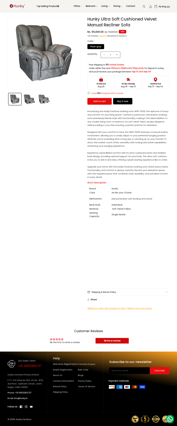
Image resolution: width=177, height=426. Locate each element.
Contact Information (63, 381)
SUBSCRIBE (159, 371)
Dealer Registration (62, 369)
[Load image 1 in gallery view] (14, 99)
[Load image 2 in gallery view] (29, 99)
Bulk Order (83, 369)
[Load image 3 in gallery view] (44, 99)
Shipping (102, 36)
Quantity (92, 54)
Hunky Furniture (23, 419)
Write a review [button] (112, 340)
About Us (57, 375)
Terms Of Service (86, 386)
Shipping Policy (60, 392)
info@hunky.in (21, 398)
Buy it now (122, 101)
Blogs (81, 375)
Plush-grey (95, 46)
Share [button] (94, 299)
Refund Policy (60, 386)
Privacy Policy (84, 381)
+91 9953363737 (29, 366)
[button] (77, 6)
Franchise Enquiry (86, 364)
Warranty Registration (65, 364)
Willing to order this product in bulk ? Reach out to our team (119, 308)
